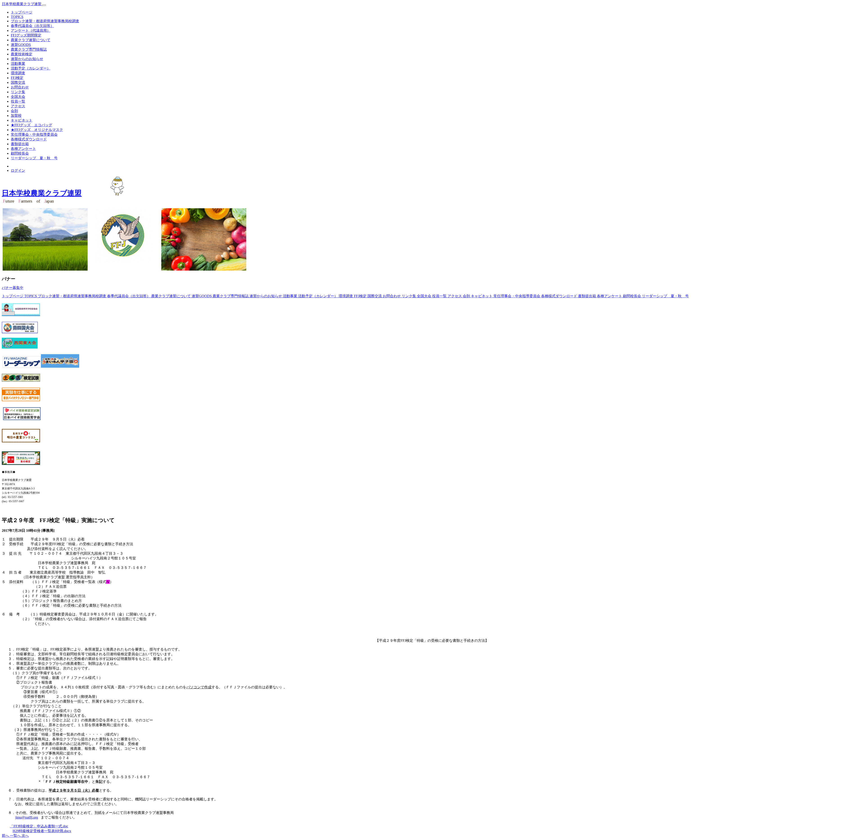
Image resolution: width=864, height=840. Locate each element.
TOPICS (17, 17)
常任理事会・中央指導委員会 (34, 134)
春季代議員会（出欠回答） (32, 26)
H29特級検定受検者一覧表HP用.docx (42, 831)
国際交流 (18, 82)
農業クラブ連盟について (30, 40)
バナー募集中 (12, 288)
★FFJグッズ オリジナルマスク (37, 130)
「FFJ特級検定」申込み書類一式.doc (39, 826)
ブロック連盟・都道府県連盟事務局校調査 (45, 21)
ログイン (18, 170)
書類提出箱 (20, 144)
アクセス (18, 106)
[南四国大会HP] (20, 332)
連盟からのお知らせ (27, 59)
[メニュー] (44, 5)
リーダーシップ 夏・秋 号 (34, 158)
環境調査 (18, 73)
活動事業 (18, 63)
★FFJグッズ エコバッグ (31, 125)
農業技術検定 (21, 54)
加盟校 (16, 115)
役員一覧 (18, 101)
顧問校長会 (20, 153)
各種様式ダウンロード (29, 139)
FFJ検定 (17, 78)
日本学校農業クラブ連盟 (22, 4)
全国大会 (18, 97)
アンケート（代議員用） (30, 30)
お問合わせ (20, 87)
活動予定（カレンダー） (30, 68)
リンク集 (18, 92)
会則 (14, 111)
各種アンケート (23, 149)
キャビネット (21, 120)
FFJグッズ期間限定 (26, 35)
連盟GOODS (21, 45)
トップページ (21, 12)
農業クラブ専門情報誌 (29, 49)
